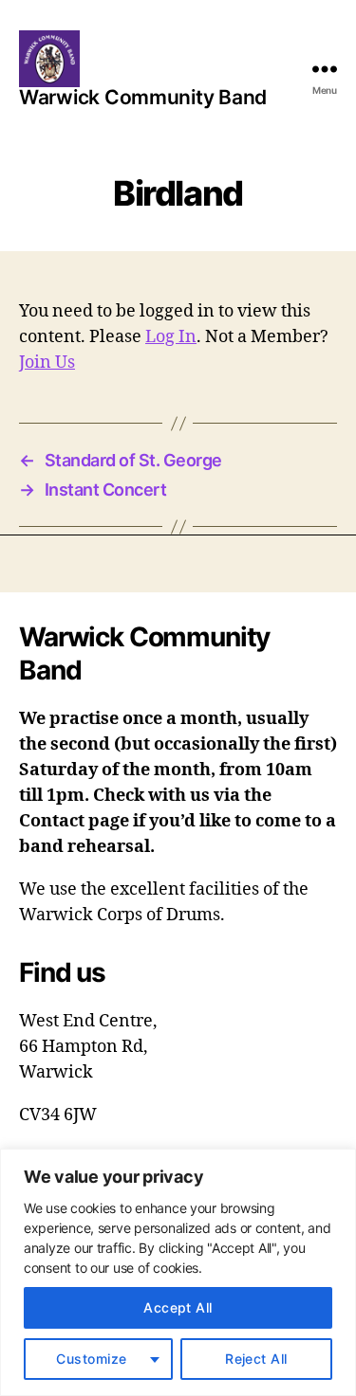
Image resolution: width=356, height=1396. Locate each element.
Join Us (47, 362)
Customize (91, 1359)
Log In (171, 337)
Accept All (178, 1307)
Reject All (256, 1359)
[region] (178, 1272)
